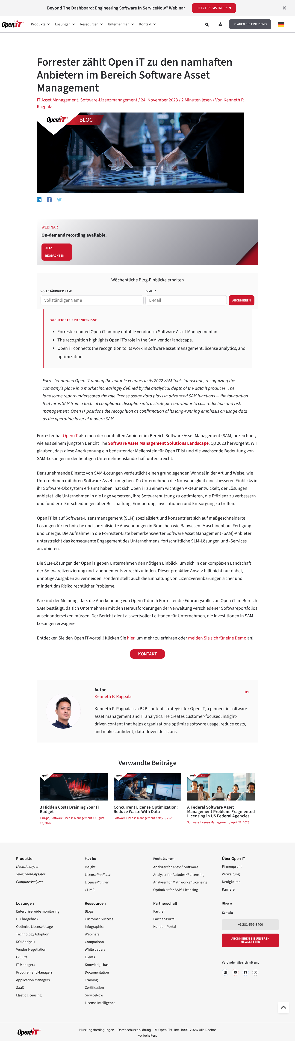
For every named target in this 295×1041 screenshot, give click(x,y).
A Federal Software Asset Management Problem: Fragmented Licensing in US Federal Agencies (221, 811)
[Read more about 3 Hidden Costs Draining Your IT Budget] (74, 786)
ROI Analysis (25, 941)
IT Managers (25, 964)
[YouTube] (235, 972)
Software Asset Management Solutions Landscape (158, 443)
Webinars (92, 934)
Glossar (227, 903)
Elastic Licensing (28, 995)
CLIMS (89, 889)
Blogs (89, 911)
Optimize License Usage (34, 926)
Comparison (94, 941)
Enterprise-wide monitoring (37, 911)
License (97, 874)
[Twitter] (59, 199)
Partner (159, 911)
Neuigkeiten (231, 881)
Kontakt (145, 24)
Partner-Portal (164, 919)
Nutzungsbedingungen (96, 1030)
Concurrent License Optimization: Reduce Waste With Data (146, 809)
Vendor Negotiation (31, 949)
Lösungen (63, 24)
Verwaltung (231, 874)
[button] (250, 24)
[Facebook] (49, 199)
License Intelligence (100, 1002)
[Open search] (207, 24)
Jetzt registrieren (214, 8)
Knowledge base (97, 964)
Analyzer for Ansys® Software (175, 867)
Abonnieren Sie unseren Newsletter (250, 940)
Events (90, 957)
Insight (90, 867)
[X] (255, 972)
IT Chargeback (27, 919)
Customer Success (99, 919)
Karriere (228, 889)
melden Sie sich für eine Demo (217, 638)
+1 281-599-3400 (250, 924)
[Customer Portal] (220, 25)
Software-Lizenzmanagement (108, 100)
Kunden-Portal (164, 926)
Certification (94, 987)
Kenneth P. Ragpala (113, 696)
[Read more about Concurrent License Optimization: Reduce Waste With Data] (147, 786)
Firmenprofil (232, 866)
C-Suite (21, 957)
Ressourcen (89, 24)
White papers (95, 949)
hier (130, 638)
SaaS (20, 987)
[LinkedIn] (225, 972)
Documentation (97, 972)
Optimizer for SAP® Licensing (175, 889)
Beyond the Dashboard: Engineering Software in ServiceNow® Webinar (116, 8)
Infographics (94, 926)
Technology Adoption (32, 934)
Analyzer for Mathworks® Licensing (180, 882)
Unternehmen (119, 24)
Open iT (70, 435)
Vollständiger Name (57, 291)
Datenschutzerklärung (134, 1030)
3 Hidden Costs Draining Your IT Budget (69, 809)
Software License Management (71, 818)
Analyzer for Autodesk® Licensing (178, 874)
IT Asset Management (57, 100)
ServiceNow (94, 995)
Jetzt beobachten (54, 252)
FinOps (44, 818)
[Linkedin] (39, 199)
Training (91, 980)
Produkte (38, 24)
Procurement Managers (34, 972)
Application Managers (33, 980)
